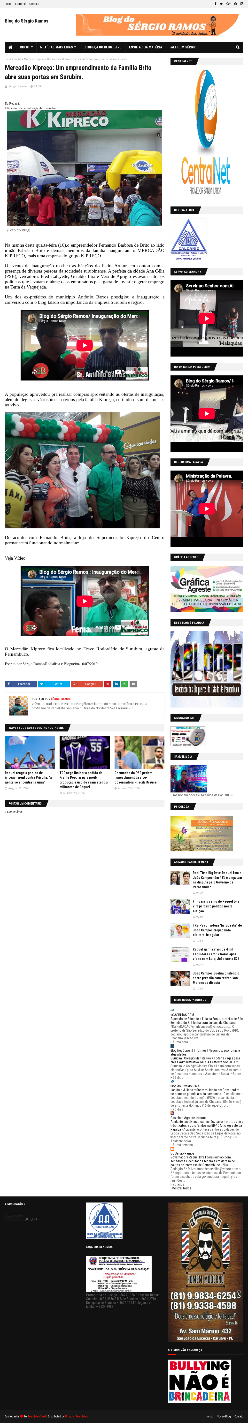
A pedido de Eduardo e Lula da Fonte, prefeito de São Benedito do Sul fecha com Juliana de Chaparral (206, 1021)
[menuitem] (10, 47)
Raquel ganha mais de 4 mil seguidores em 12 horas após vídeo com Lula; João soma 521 (216, 954)
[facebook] (215, 4)
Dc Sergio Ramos (182, 1153)
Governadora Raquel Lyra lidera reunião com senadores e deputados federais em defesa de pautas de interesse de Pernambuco (202, 1161)
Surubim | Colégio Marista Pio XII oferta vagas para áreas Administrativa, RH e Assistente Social (205, 1060)
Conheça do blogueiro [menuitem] (103, 47)
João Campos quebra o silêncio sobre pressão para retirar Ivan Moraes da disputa (216, 978)
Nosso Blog (224, 1416)
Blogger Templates (76, 1416)
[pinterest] (235, 4)
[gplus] (228, 4)
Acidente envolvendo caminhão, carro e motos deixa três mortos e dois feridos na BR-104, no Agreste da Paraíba (206, 1125)
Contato (34, 4)
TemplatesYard (37, 1416)
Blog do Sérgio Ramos (26, 21)
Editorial (20, 4)
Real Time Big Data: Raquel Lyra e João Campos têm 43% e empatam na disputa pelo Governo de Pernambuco (217, 880)
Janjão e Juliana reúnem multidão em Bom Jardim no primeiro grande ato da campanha (204, 1092)
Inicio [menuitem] (25, 47)
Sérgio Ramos (17, 86)
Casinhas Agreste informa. (188, 1118)
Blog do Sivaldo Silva (184, 1086)
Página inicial (13, 59)
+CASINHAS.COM (182, 1015)
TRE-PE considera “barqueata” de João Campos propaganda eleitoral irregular (217, 930)
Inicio (8, 4)
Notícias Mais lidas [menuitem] (56, 47)
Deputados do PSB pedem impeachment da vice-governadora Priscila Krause (136, 777)
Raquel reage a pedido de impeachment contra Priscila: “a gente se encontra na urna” (28, 777)
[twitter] (221, 4)
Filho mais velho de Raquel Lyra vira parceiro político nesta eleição (216, 906)
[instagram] (241, 4)
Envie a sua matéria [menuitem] (145, 47)
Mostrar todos (181, 1188)
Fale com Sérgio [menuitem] (183, 47)
